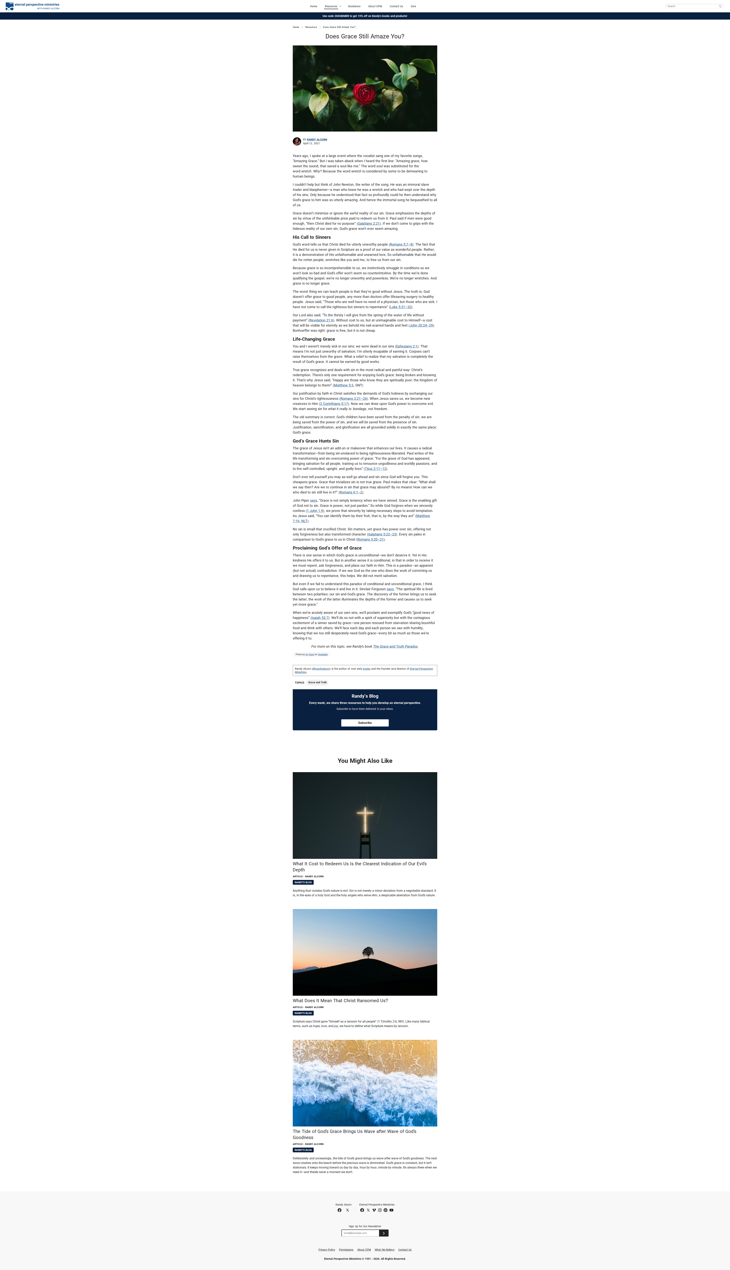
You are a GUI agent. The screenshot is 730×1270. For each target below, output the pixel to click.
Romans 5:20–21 (370, 539)
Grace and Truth (317, 682)
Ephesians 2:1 (406, 346)
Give (413, 6)
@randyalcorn (321, 668)
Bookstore (354, 6)
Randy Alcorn (317, 139)
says (313, 500)
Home (313, 6)
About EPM (375, 6)
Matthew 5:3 (343, 385)
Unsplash (323, 654)
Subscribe (365, 723)
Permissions (346, 1249)
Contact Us (396, 6)
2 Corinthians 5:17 (334, 404)
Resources (311, 27)
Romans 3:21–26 (353, 399)
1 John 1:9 (315, 511)
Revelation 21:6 (321, 320)
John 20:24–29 (421, 325)
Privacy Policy (326, 1249)
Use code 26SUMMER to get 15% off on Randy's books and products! (365, 15)
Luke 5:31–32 (400, 307)
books (366, 668)
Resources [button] (331, 6)
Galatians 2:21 (369, 223)
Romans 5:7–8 (401, 244)
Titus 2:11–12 (375, 469)
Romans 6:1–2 (351, 492)
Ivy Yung (309, 654)
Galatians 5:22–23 (382, 534)
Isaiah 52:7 (320, 618)
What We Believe (384, 1249)
